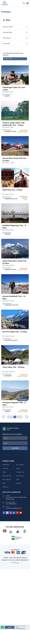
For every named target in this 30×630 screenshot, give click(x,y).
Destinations (5, 464)
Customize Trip (20, 472)
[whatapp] (2, 627)
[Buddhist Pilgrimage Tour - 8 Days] (15, 213)
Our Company (20, 464)
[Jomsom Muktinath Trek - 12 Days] (15, 284)
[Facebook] (3, 513)
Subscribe (15, 448)
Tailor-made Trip (6, 476)
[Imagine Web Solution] (18, 562)
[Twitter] (7, 513)
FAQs (17, 479)
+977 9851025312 (20, 628)
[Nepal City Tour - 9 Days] (15, 178)
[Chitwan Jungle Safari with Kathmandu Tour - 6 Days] (15, 111)
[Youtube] (20, 513)
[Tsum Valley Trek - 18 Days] (15, 355)
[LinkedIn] (13, 513)
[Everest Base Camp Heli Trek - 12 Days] (15, 146)
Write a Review (6, 479)
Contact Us (5, 487)
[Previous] (3, 416)
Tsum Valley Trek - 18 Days (13, 367)
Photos (18, 468)
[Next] (26, 416)
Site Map (18, 483)
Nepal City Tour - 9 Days (12, 190)
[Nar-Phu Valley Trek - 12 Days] (15, 320)
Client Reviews (20, 476)
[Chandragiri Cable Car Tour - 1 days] (15, 75)
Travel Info (5, 468)
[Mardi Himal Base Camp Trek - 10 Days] (15, 249)
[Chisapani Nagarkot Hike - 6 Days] (15, 390)
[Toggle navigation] (27, 3)
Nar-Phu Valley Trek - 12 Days (14, 332)
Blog (3, 483)
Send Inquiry (9, 628)
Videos (4, 472)
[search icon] (23, 3)
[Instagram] (10, 513)
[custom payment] (15, 552)
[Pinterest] (17, 513)
